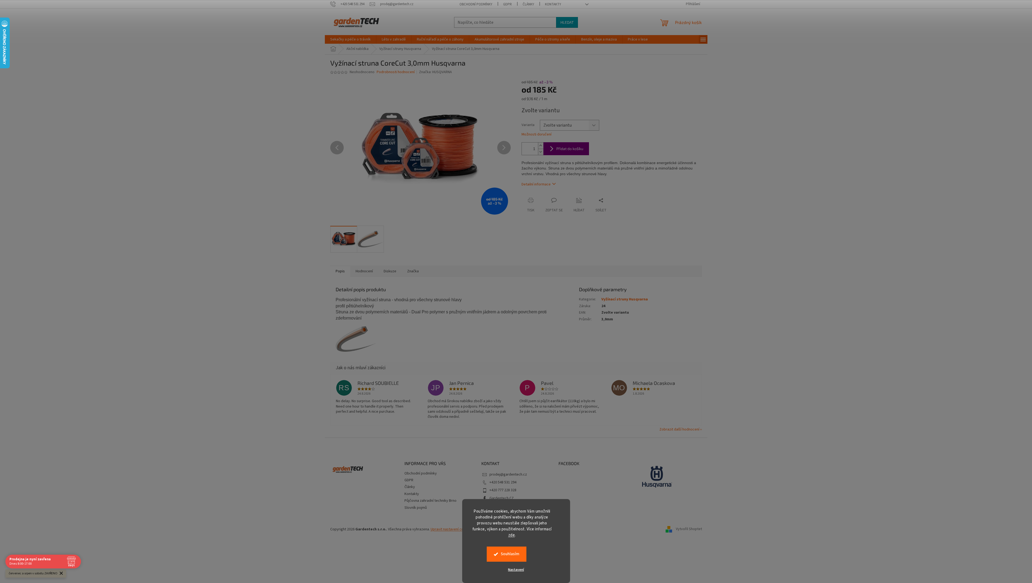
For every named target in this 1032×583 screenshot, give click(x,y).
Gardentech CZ (501, 498)
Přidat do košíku (569, 148)
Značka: (435, 72)
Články (528, 4)
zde (511, 535)
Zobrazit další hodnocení (679, 429)
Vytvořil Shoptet (689, 529)
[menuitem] (350, 39)
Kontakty (553, 4)
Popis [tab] (340, 271)
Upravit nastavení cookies (451, 529)
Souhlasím (510, 554)
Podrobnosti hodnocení (396, 72)
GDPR (507, 4)
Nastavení (516, 569)
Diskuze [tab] (390, 271)
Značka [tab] (413, 271)
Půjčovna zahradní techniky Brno (430, 500)
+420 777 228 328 (502, 490)
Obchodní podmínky (475, 4)
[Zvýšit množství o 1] (540, 146)
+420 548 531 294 (502, 482)
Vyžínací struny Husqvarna (624, 299)
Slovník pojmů (415, 507)
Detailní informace (536, 184)
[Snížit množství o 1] (540, 152)
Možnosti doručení (536, 134)
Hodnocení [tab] (364, 271)
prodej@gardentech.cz (508, 474)
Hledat (567, 22)
